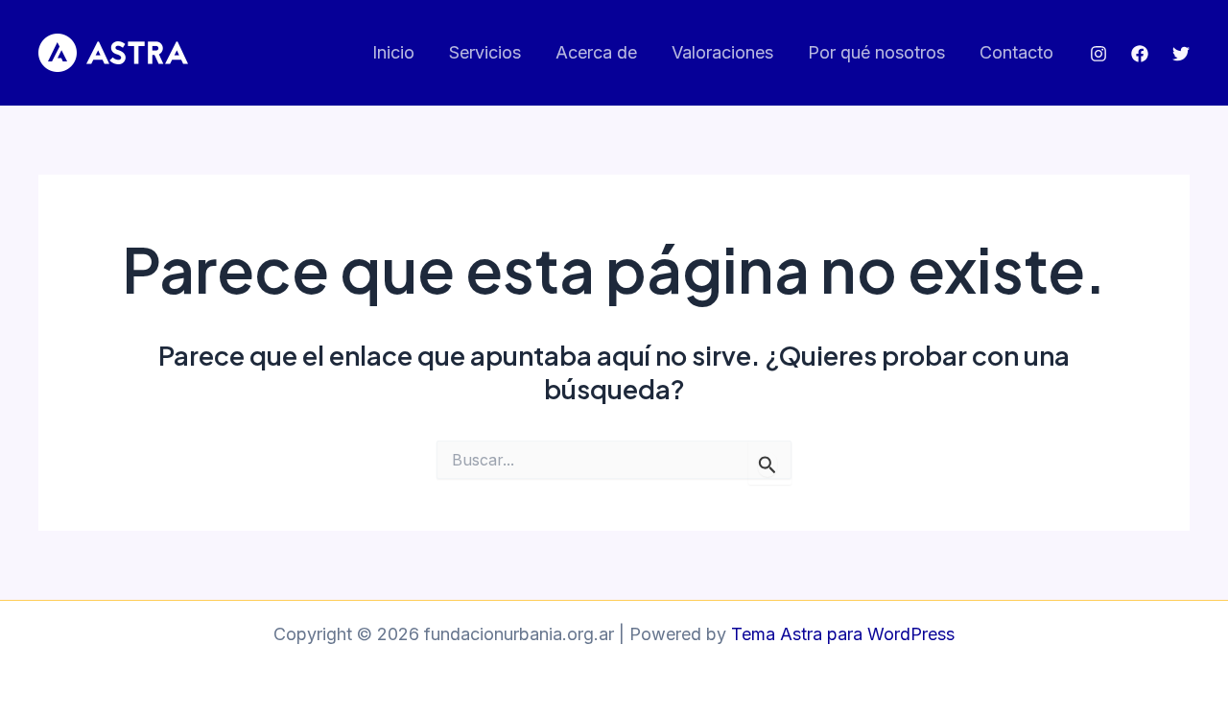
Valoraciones (722, 52)
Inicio (393, 52)
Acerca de (596, 52)
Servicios (485, 52)
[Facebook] (1139, 53)
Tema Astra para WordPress (843, 634)
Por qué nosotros (876, 52)
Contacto (1016, 52)
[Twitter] (1181, 53)
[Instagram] (1098, 53)
